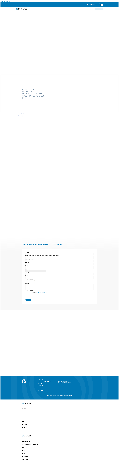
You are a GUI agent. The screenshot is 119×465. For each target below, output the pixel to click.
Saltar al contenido (5, 1)
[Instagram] (22, 4)
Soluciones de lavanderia (44, 381)
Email (26, 275)
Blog (39, 387)
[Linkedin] (16, 4)
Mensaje (27, 283)
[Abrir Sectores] (58, 9)
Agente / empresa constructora (56, 281)
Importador (45, 281)
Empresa (27, 255)
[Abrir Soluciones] (51, 9)
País (26, 269)
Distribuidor (38, 281)
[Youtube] (19, 4)
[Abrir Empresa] (74, 9)
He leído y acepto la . (37, 292)
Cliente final (30, 281)
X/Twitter (27, 252)
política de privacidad (41, 292)
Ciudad (27, 262)
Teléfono (27, 272)
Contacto (40, 390)
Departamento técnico (69, 281)
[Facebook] (93, 379)
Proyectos (40, 385)
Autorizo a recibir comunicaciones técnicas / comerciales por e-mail (41, 296)
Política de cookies (68, 395)
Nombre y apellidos (29, 259)
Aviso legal (49, 395)
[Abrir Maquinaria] (43, 9)
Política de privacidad (58, 395)
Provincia (27, 265)
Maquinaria (41, 379)
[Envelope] (96, 379)
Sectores (40, 383)
